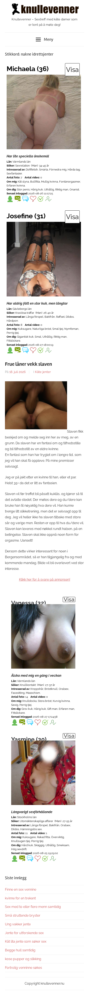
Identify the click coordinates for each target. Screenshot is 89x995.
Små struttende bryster (22, 915)
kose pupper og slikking (23, 959)
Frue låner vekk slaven (28, 364)
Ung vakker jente (18, 924)
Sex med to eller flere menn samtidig (33, 907)
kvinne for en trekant (20, 898)
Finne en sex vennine (20, 889)
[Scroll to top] (82, 988)
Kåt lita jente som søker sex (25, 941)
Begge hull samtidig (20, 950)
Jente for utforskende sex (24, 933)
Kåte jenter (43, 372)
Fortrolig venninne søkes (23, 968)
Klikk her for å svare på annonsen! (44, 579)
